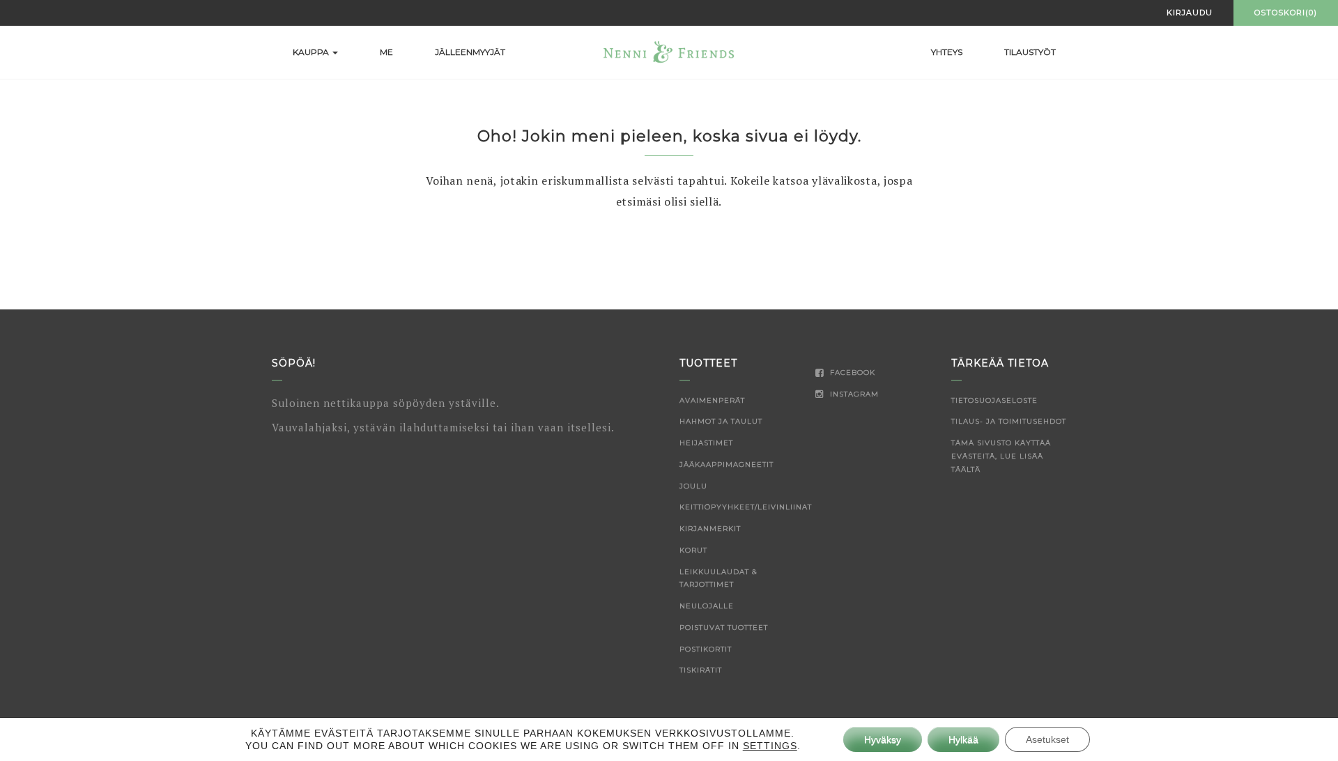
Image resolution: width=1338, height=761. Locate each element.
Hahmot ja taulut (720, 421)
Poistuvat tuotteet (723, 627)
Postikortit (705, 649)
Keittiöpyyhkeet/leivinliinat (745, 507)
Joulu (693, 486)
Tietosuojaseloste (994, 400)
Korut (693, 550)
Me (386, 52)
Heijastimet (706, 442)
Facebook (851, 372)
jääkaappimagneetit (726, 464)
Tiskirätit (700, 670)
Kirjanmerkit (710, 528)
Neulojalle (706, 605)
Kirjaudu (1190, 12)
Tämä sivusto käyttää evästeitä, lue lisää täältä (1001, 456)
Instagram (853, 394)
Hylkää (963, 739)
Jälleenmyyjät (470, 52)
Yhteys (946, 52)
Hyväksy (882, 739)
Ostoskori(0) (1285, 12)
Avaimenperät (712, 400)
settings (770, 745)
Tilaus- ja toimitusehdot (1008, 421)
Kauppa (312, 52)
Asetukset (1047, 739)
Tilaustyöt (1030, 52)
